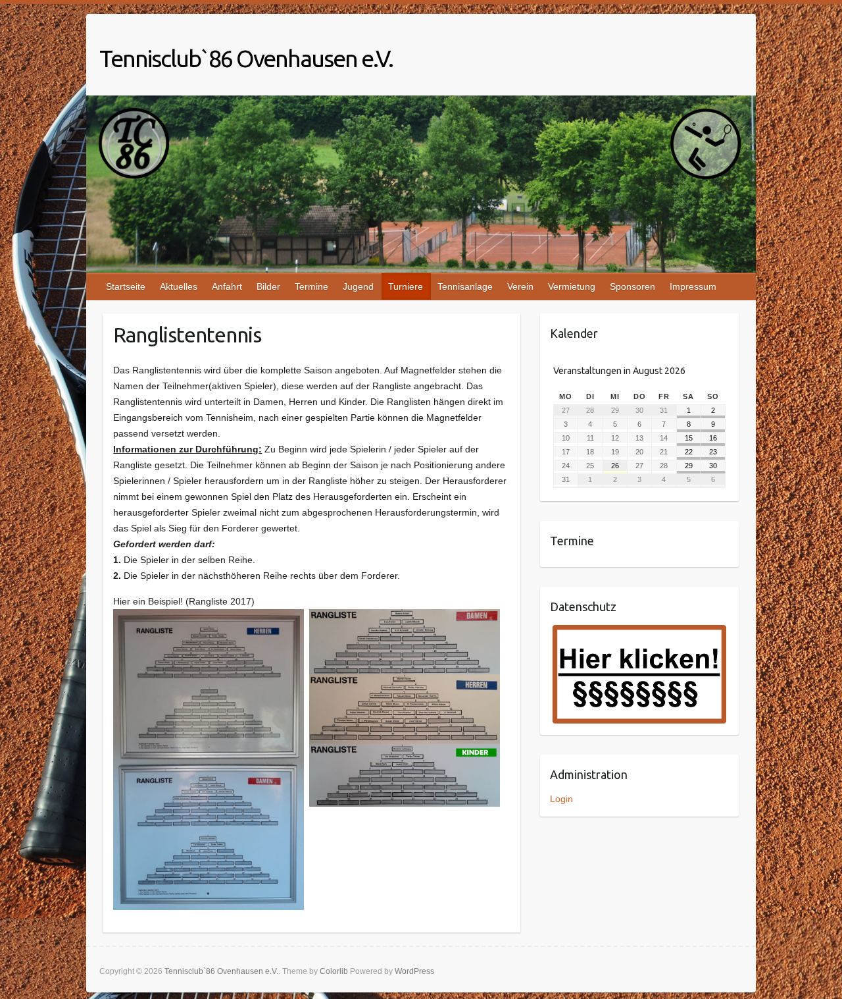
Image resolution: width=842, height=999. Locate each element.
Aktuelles (178, 286)
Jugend (358, 286)
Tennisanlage (465, 286)
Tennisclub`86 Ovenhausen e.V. (246, 58)
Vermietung (571, 286)
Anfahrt (227, 286)
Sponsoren (632, 286)
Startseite (125, 286)
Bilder (268, 286)
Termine (311, 286)
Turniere (405, 286)
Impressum (693, 286)
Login (561, 799)
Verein (520, 286)
